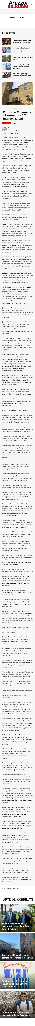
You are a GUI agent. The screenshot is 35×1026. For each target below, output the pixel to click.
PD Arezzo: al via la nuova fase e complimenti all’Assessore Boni (21, 50)
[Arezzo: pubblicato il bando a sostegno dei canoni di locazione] (17, 947)
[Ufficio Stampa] (5, 129)
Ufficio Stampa (13, 130)
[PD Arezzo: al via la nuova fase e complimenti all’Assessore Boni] (6, 50)
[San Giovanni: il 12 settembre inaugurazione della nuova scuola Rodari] (17, 975)
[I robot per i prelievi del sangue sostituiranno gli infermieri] (6, 66)
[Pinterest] (15, 22)
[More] (29, 22)
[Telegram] (24, 22)
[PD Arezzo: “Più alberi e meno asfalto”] (6, 58)
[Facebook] (6, 22)
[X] (11, 22)
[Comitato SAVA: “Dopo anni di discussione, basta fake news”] (17, 1004)
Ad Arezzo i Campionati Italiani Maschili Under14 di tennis (22, 75)
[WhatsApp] (20, 22)
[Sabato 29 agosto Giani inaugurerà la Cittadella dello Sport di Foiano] (17, 918)
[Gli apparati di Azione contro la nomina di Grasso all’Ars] (6, 41)
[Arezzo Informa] (18, 4)
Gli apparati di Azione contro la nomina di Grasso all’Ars (22, 41)
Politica (17, 108)
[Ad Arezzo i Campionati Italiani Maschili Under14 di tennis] (6, 75)
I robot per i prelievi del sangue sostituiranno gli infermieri (21, 66)
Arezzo (14, 123)
